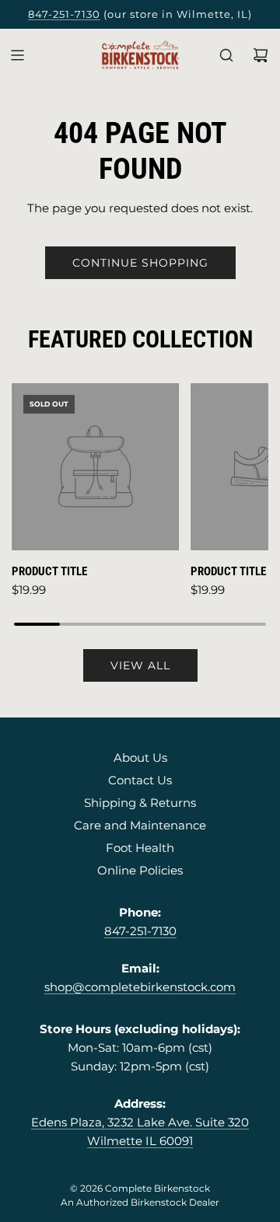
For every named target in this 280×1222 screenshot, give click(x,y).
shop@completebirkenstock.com (140, 986)
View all (140, 665)
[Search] (226, 55)
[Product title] (95, 466)
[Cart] (260, 55)
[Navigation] (17, 55)
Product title (49, 571)
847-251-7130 (64, 14)
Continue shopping (140, 263)
